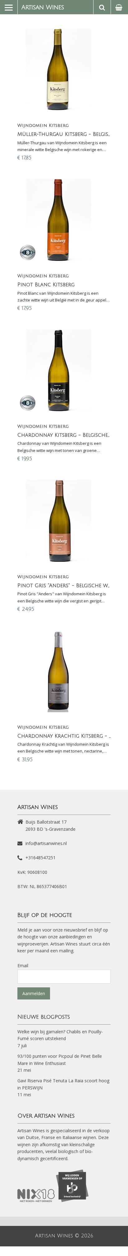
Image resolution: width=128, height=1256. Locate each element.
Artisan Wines (42, 7)
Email (22, 965)
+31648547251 (40, 857)
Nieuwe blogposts (43, 1017)
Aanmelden (33, 993)
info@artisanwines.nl (46, 843)
